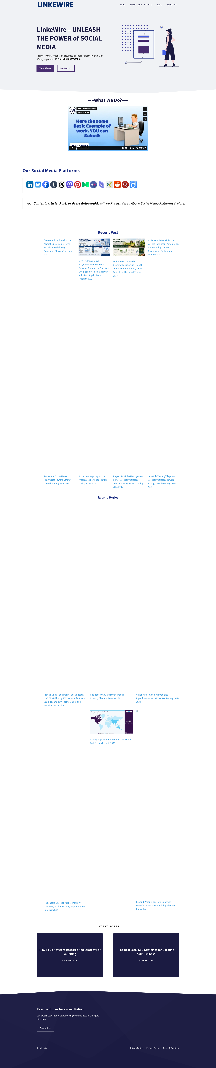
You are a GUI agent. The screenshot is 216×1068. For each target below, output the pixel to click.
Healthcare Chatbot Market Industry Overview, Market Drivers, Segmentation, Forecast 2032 (65, 906)
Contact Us (66, 68)
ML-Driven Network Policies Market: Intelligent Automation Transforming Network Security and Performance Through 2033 (163, 247)
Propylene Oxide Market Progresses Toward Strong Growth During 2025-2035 (57, 480)
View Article (70, 960)
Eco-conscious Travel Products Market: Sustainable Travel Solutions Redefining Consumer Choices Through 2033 (59, 247)
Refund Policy (152, 1048)
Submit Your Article (141, 5)
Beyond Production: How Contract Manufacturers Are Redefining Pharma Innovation (155, 905)
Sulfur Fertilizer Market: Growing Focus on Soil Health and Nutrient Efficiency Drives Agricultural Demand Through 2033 (128, 268)
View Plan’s (45, 68)
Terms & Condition (171, 1048)
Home (122, 5)
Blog (159, 5)
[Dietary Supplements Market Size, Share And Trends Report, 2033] (111, 722)
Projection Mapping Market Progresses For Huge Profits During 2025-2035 (92, 480)
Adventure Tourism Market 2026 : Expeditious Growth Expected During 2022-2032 (157, 698)
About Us (172, 5)
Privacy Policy (136, 1048)
